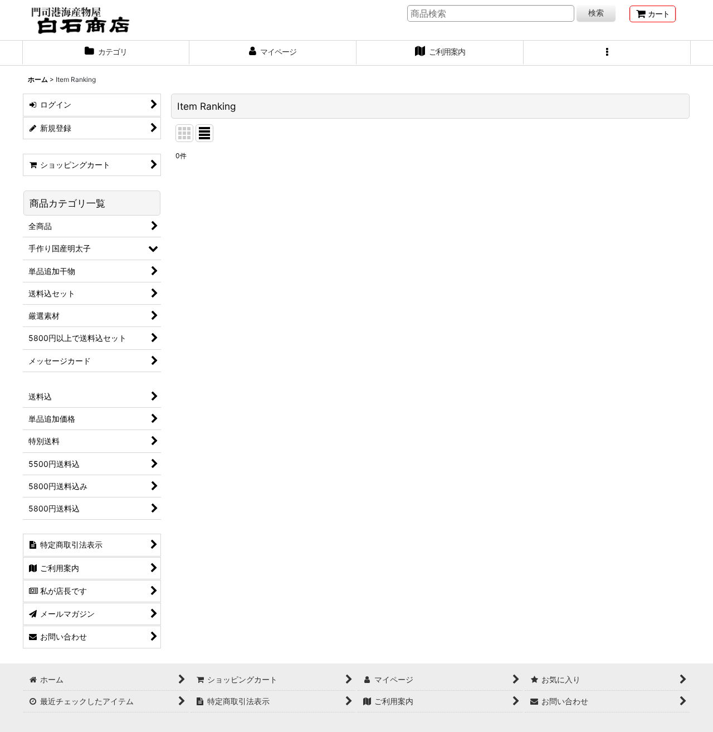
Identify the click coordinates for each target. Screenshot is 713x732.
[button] (607, 53)
